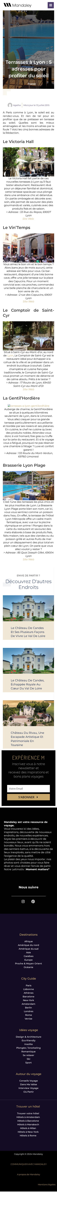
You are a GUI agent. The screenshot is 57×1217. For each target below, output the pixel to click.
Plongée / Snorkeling (28, 1047)
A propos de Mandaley (28, 1174)
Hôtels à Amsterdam (28, 1117)
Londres (28, 1011)
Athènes (28, 992)
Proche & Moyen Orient (28, 963)
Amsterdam (28, 1003)
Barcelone (28, 996)
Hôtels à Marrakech (28, 1124)
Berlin (28, 1007)
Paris (28, 985)
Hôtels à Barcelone (28, 1120)
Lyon (10, 355)
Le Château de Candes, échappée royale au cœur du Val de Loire (27, 684)
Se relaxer (28, 1055)
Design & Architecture (28, 1036)
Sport (28, 1062)
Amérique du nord (28, 945)
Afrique (28, 941)
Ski (28, 1058)
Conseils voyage (28, 1080)
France (32, 83)
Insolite (28, 1044)
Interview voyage (28, 1088)
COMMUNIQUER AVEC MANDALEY (29, 1164)
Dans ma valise (28, 1084)
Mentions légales (46, 1184)
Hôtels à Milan (28, 1128)
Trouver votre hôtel (28, 1113)
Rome (28, 1015)
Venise (28, 1018)
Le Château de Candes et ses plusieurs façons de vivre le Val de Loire (28, 632)
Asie (28, 952)
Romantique (28, 1051)
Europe (28, 959)
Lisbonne (28, 989)
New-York (28, 1000)
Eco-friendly (28, 1040)
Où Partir (28, 1091)
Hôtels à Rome (28, 1135)
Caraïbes (28, 956)
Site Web (28, 218)
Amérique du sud (28, 948)
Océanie (28, 967)
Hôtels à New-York (28, 1131)
